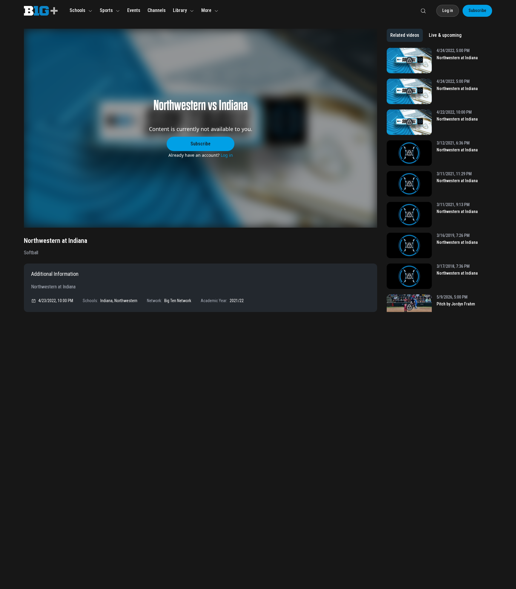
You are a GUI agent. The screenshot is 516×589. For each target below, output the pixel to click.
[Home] (41, 11)
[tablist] (426, 35)
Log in (227, 155)
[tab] (405, 35)
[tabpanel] (439, 180)
